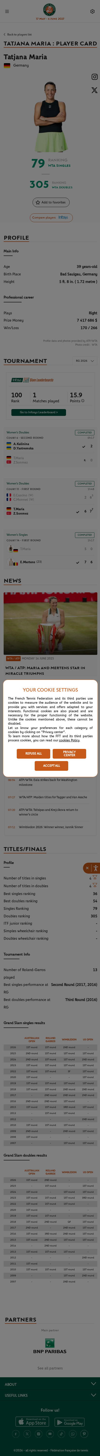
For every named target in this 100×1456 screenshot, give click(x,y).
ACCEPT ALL (51, 765)
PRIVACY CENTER (69, 754)
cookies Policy (69, 740)
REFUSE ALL (33, 753)
